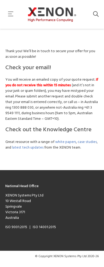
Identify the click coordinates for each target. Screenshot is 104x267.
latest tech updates (27, 148)
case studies (87, 142)
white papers (65, 142)
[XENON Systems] (52, 14)
